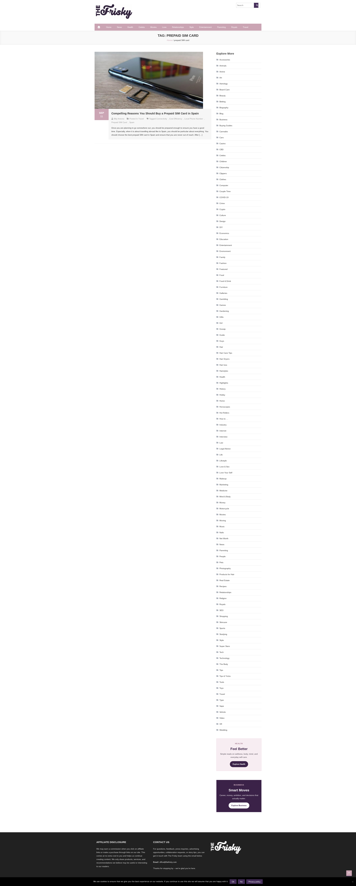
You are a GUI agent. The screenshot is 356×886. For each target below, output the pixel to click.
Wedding (223, 730)
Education (223, 239)
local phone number (193, 119)
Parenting (221, 27)
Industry (223, 425)
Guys (221, 341)
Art (220, 78)
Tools (221, 682)
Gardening (224, 311)
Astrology (223, 84)
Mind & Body (225, 496)
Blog (221, 113)
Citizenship (224, 167)
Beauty (222, 96)
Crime (222, 203)
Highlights (223, 383)
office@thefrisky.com (168, 862)
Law (221, 443)
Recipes (223, 586)
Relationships (178, 27)
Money (222, 502)
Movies (153, 27)
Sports (222, 628)
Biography (223, 107)
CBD (221, 149)
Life (221, 455)
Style (191, 27)
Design (222, 221)
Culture (222, 215)
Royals (234, 27)
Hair (221, 347)
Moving (222, 520)
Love (164, 27)
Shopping (223, 616)
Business (223, 119)
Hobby (222, 395)
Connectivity (161, 119)
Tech (221, 652)
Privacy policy (254, 882)
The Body (223, 664)
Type (221, 700)
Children (223, 161)
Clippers (223, 173)
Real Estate (224, 580)
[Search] (256, 5)
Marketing (223, 485)
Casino (222, 143)
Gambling (223, 299)
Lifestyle (223, 461)
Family (222, 257)
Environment (225, 251)
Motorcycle (224, 508)
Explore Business (239, 805)
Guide (222, 335)
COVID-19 (223, 197)
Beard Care (224, 90)
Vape (221, 706)
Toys (221, 688)
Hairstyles (223, 371)
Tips (221, 670)
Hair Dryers (224, 359)
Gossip (222, 329)
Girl (220, 323)
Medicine (223, 490)
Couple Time (225, 191)
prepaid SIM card (119, 122)
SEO (221, 610)
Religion (223, 598)
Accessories (224, 60)
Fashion (223, 263)
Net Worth (223, 538)
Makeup (223, 479)
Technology (224, 658)
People (222, 556)
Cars (221, 137)
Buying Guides (225, 125)
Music (222, 526)
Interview (223, 437)
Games (222, 305)
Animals (222, 66)
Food (221, 275)
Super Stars (224, 646)
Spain (131, 122)
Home (108, 27)
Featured (223, 269)
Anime (222, 72)
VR (220, 724)
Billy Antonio (119, 119)
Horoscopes (224, 407)
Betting (222, 101)
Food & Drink (225, 281)
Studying (223, 634)
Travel (245, 27)
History (222, 389)
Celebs (142, 27)
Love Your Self (225, 473)
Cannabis (223, 131)
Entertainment (205, 27)
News (119, 27)
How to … (223, 419)
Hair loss (223, 365)
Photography (225, 568)
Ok (233, 882)
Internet (222, 431)
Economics (224, 233)
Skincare (223, 622)
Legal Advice (225, 449)
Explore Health (239, 764)
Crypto (222, 209)
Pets (221, 562)
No (241, 882)
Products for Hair (226, 574)
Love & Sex (224, 467)
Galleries (223, 293)
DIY (221, 227)
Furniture (223, 287)
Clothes (222, 179)
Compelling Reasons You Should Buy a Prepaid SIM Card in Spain (155, 113)
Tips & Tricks (225, 676)
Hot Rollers (224, 413)
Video (221, 718)
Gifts (221, 317)
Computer (223, 185)
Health (130, 27)
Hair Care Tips (225, 353)
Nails (221, 532)
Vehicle (222, 712)
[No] (352, 881)
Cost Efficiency (175, 119)
